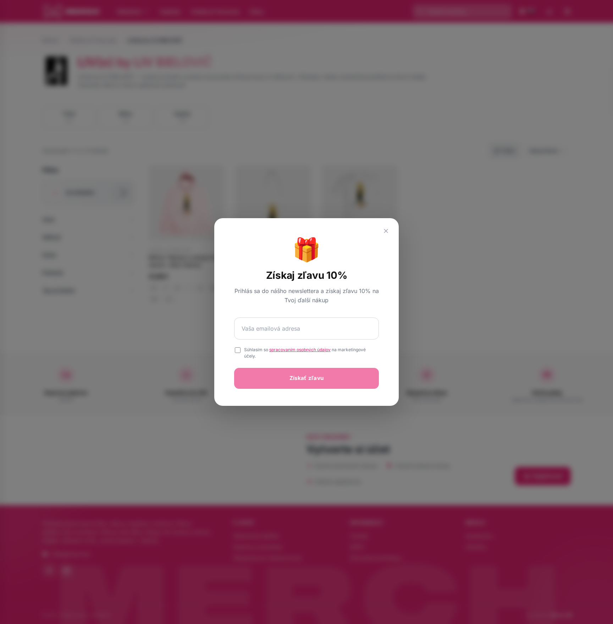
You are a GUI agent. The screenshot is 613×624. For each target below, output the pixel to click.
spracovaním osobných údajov (300, 349)
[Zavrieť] (386, 231)
